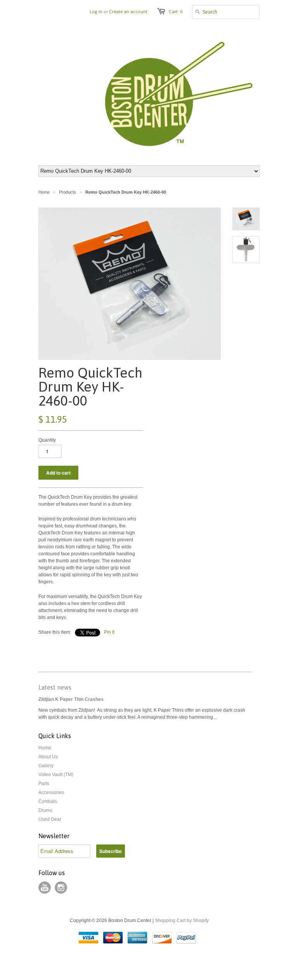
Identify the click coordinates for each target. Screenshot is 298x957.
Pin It (109, 632)
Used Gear (49, 819)
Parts (43, 783)
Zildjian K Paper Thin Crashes (71, 699)
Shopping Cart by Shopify (182, 920)
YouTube (44, 887)
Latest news (54, 687)
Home (44, 748)
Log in (96, 11)
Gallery (46, 765)
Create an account (128, 11)
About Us (48, 756)
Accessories (51, 792)
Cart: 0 (175, 11)
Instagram (61, 887)
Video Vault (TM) (55, 774)
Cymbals (47, 801)
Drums (45, 810)
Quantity (47, 440)
